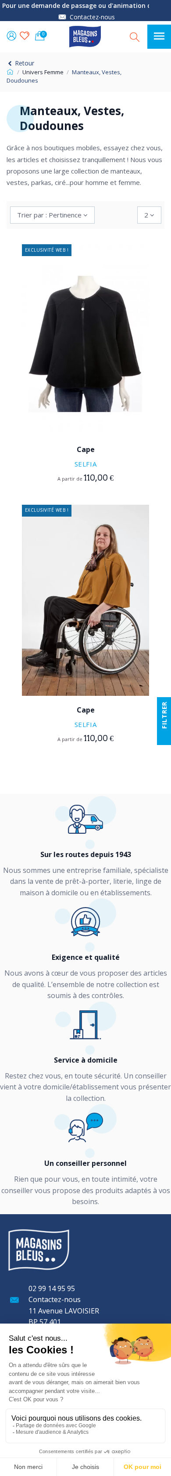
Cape (86, 449)
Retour (23, 63)
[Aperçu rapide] (92, 411)
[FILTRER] (164, 738)
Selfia (86, 463)
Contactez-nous (92, 17)
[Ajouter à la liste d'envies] (79, 411)
